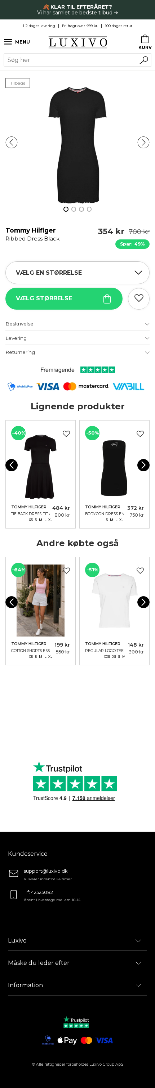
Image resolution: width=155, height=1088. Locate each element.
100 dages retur (118, 25)
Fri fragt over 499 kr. (80, 25)
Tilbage (17, 83)
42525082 (42, 892)
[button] (11, 142)
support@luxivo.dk (45, 871)
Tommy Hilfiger (32, 234)
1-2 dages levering (39, 25)
